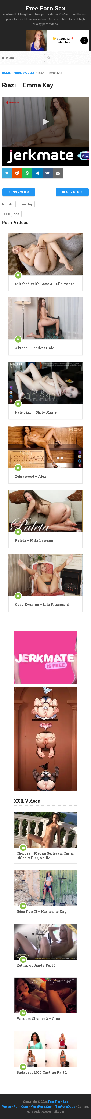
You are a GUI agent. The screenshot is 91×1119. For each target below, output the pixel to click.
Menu (10, 57)
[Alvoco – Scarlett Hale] (45, 318)
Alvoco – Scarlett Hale (34, 348)
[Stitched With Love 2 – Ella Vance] (45, 254)
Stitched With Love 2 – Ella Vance (44, 284)
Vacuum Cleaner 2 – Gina (38, 1018)
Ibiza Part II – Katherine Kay (42, 911)
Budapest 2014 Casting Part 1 (42, 1072)
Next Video (71, 192)
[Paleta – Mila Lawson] (45, 511)
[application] (45, 122)
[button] (45, 121)
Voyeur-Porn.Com (15, 1106)
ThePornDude (65, 1106)
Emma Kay (25, 204)
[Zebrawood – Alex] (45, 447)
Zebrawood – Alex (30, 476)
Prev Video (20, 192)
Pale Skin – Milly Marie (36, 412)
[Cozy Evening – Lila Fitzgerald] (45, 575)
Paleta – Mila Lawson (34, 540)
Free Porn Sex (45, 8)
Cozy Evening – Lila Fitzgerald (42, 604)
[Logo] (12, 102)
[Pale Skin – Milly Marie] (45, 383)
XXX (16, 213)
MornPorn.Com (41, 1106)
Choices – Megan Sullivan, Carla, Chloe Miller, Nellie (45, 855)
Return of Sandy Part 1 (36, 965)
